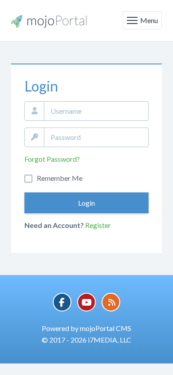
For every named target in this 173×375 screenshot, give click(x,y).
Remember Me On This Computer (60, 178)
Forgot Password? (52, 159)
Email (34, 111)
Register (98, 225)
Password (34, 137)
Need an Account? (54, 225)
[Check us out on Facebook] (62, 302)
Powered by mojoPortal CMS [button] (86, 328)
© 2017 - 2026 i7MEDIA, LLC (86, 339)
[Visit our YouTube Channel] (86, 302)
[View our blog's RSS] (111, 302)
